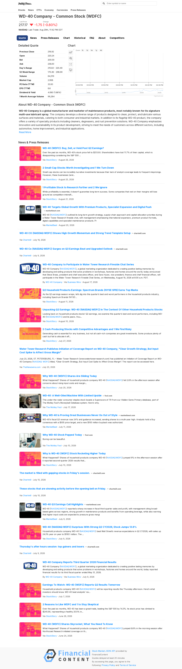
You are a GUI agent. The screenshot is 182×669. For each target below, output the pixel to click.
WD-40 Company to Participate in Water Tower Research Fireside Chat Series (88, 264)
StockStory (51, 160)
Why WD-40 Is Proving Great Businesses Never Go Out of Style (89, 415)
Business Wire (74, 282)
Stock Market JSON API (103, 651)
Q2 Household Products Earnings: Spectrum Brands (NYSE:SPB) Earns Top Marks (90, 290)
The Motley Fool (54, 407)
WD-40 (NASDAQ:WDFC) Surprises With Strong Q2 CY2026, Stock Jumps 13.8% (90, 526)
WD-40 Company (54, 282)
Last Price (23, 22)
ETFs (39, 10)
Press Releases (78, 10)
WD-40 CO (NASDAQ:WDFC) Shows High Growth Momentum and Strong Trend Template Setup (82, 233)
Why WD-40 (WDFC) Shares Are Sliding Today (70, 376)
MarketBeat (51, 225)
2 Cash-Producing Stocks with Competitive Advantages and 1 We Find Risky (87, 329)
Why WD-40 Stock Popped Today (68, 434)
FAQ (92, 37)
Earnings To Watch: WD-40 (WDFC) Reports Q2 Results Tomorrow (81, 584)
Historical (79, 37)
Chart (66, 37)
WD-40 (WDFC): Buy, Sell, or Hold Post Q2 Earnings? (73, 148)
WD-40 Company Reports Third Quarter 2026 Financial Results (79, 562)
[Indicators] (70, 52)
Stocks (21, 10)
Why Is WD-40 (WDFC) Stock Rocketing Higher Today (74, 453)
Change (46, 22)
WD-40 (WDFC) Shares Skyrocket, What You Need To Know (78, 624)
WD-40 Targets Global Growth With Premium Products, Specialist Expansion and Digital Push (97, 209)
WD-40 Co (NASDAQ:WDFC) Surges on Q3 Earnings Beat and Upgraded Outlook (73, 248)
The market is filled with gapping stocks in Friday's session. (62, 472)
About (101, 37)
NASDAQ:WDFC (58, 215)
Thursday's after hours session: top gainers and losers (59, 546)
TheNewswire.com (31, 367)
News (31, 10)
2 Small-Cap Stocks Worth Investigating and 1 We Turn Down (78, 167)
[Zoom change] (70, 58)
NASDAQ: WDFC (41, 361)
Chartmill (27, 240)
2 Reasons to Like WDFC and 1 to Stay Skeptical (71, 604)
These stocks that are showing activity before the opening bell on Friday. (70, 488)
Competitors (117, 37)
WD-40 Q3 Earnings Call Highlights (72, 504)
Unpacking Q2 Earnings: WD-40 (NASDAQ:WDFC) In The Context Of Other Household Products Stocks (103, 309)
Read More (25, 132)
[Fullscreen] (70, 64)
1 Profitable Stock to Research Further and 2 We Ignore (75, 187)
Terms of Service (128, 665)
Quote (22, 37)
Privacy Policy (108, 665)
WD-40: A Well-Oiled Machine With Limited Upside (77, 395)
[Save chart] (70, 70)
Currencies (62, 10)
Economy (49, 10)
